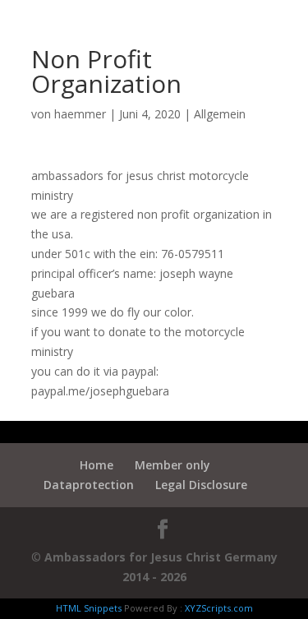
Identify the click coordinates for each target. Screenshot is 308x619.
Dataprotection (89, 484)
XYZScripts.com (219, 608)
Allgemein (220, 114)
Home (96, 465)
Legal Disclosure (201, 484)
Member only (172, 465)
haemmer (80, 114)
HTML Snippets (89, 608)
